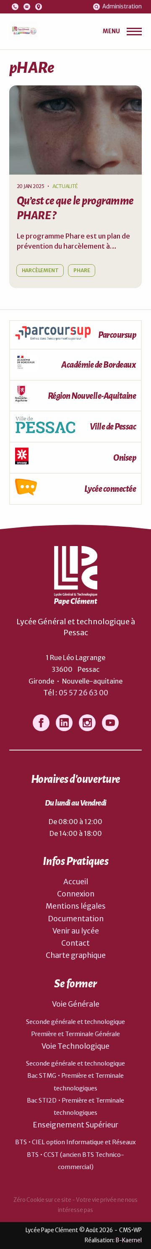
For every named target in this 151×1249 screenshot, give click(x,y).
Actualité (65, 186)
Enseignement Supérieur (75, 1125)
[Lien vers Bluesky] (64, 722)
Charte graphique (76, 955)
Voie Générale (75, 1004)
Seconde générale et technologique (75, 1022)
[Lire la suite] (75, 129)
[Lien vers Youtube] (110, 722)
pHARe (81, 270)
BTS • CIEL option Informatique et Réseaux (75, 1142)
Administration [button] (122, 6)
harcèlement (40, 270)
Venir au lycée (75, 931)
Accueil (75, 881)
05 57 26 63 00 (83, 692)
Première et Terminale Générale (75, 1034)
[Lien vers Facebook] (41, 722)
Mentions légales (76, 906)
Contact (75, 943)
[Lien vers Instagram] (87, 722)
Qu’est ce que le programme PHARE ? (75, 208)
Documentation (76, 918)
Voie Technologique (75, 1046)
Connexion (75, 894)
